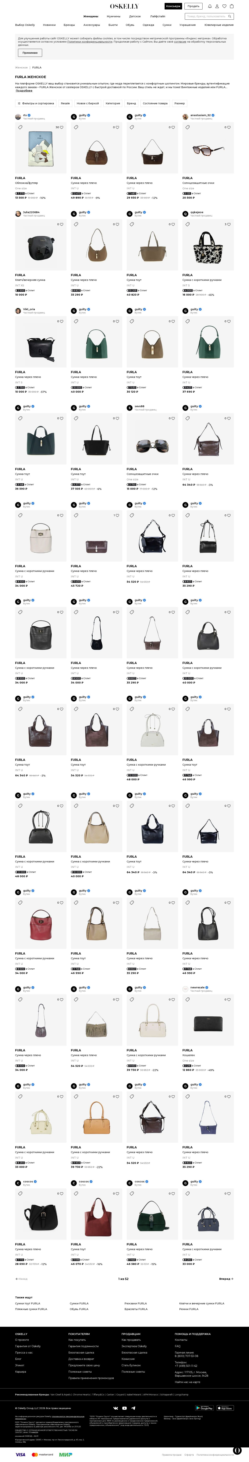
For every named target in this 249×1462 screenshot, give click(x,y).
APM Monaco (150, 1394)
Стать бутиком (131, 1365)
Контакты (181, 1340)
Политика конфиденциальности (215, 1454)
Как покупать (77, 1340)
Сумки (167, 25)
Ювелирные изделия (219, 25)
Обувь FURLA (79, 1309)
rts (25, 115)
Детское (135, 16)
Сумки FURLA (79, 1303)
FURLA (20, 178)
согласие (180, 41)
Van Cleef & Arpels (60, 1394)
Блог (18, 1359)
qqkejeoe (196, 212)
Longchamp (181, 1394)
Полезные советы (80, 1371)
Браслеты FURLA (135, 1309)
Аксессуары (91, 25)
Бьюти (113, 25)
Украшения (188, 25)
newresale (197, 987)
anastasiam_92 (200, 115)
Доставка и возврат (81, 1359)
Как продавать (131, 1340)
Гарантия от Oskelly (28, 1346)
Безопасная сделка (81, 1352)
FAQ (177, 1346)
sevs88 (139, 406)
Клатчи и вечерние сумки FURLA (201, 1303)
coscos (28, 1181)
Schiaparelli (166, 1394)
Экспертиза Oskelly (134, 1346)
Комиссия (128, 1359)
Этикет (19, 1365)
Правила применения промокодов (91, 1378)
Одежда (148, 25)
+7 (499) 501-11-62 (186, 1366)
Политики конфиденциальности (89, 41)
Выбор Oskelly (25, 25)
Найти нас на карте (187, 1382)
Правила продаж (172, 1454)
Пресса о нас (24, 1352)
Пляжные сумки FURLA (31, 1309)
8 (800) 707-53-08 (186, 1356)
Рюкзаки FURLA (135, 1303)
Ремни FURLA (188, 1309)
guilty (82, 115)
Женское (21, 67)
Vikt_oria (29, 309)
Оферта (189, 1454)
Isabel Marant (134, 1394)
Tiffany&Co (98, 1394)
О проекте (22, 1340)
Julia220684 (31, 212)
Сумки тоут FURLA (27, 1303)
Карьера (20, 1371)
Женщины (90, 16)
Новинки (49, 25)
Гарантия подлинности (83, 1346)
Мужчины (113, 16)
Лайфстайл (157, 16)
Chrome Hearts (81, 1394)
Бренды (69, 25)
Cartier (110, 1394)
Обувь (130, 25)
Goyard (120, 1394)
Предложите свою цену (84, 1365)
